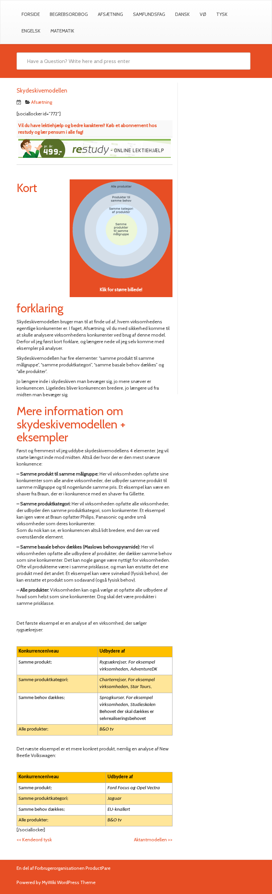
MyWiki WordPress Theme (69, 882)
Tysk (222, 14)
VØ (203, 14)
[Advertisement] (219, 122)
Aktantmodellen (153, 840)
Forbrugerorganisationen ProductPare (72, 868)
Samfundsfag (149, 14)
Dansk (182, 14)
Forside (31, 14)
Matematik (62, 31)
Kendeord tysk (34, 840)
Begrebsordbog (69, 14)
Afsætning (110, 14)
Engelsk (31, 31)
